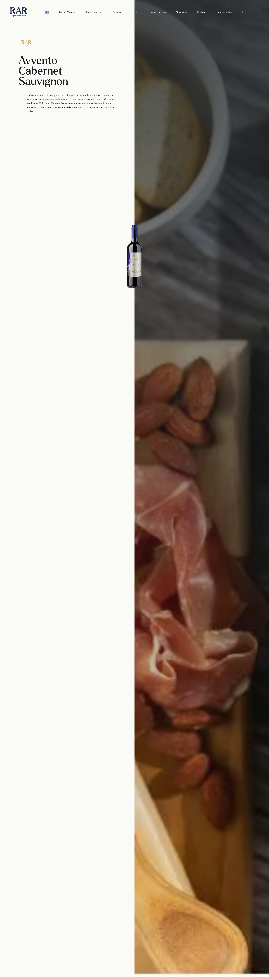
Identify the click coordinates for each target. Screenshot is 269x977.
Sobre (134, 12)
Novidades (181, 12)
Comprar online (224, 12)
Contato (201, 12)
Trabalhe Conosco (156, 12)
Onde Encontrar (93, 12)
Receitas (116, 12)
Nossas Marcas (67, 12)
